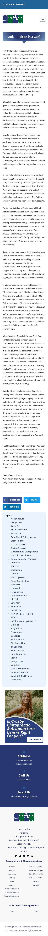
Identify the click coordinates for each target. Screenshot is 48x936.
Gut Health (16, 588)
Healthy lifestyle (19, 595)
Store (24, 851)
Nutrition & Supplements (23, 621)
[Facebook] (16, 856)
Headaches (17, 592)
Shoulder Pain (18, 639)
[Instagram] (24, 856)
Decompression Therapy (23, 559)
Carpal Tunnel (18, 544)
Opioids (15, 624)
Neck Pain (16, 610)
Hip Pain (15, 599)
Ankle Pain (16, 526)
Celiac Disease (18, 548)
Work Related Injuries (21, 676)
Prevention (16, 632)
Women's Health (19, 672)
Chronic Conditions (21, 555)
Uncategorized (18, 654)
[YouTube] (32, 856)
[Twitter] (20, 856)
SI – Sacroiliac (18, 643)
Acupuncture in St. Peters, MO (24, 840)
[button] (12, 500)
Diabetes (15, 562)
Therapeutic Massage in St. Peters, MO (24, 847)
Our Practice (24, 829)
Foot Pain (15, 584)
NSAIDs (14, 617)
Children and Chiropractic (24, 551)
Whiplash (15, 665)
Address (24, 756)
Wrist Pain (16, 679)
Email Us (24, 792)
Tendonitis (16, 646)
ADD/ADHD (16, 522)
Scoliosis (15, 635)
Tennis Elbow (17, 650)
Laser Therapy (24, 843)
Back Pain (16, 533)
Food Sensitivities (20, 581)
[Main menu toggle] (42, 19)
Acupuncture (17, 518)
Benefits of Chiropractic (23, 537)
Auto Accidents (19, 529)
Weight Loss (17, 661)
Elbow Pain (16, 569)
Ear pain (15, 566)
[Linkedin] (28, 856)
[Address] (24, 752)
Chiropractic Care (24, 836)
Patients (24, 832)
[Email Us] (24, 788)
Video (14, 657)
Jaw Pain (15, 602)
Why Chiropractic (20, 668)
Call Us (24, 775)
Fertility (14, 573)
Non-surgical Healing (22, 613)
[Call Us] (24, 771)
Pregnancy (16, 628)
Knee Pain (16, 606)
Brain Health (17, 540)
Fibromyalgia (18, 577)
